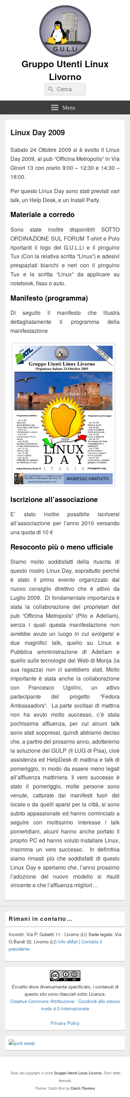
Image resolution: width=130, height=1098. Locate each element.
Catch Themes (83, 1088)
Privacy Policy (65, 1023)
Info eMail (68, 941)
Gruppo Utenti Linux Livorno (65, 70)
